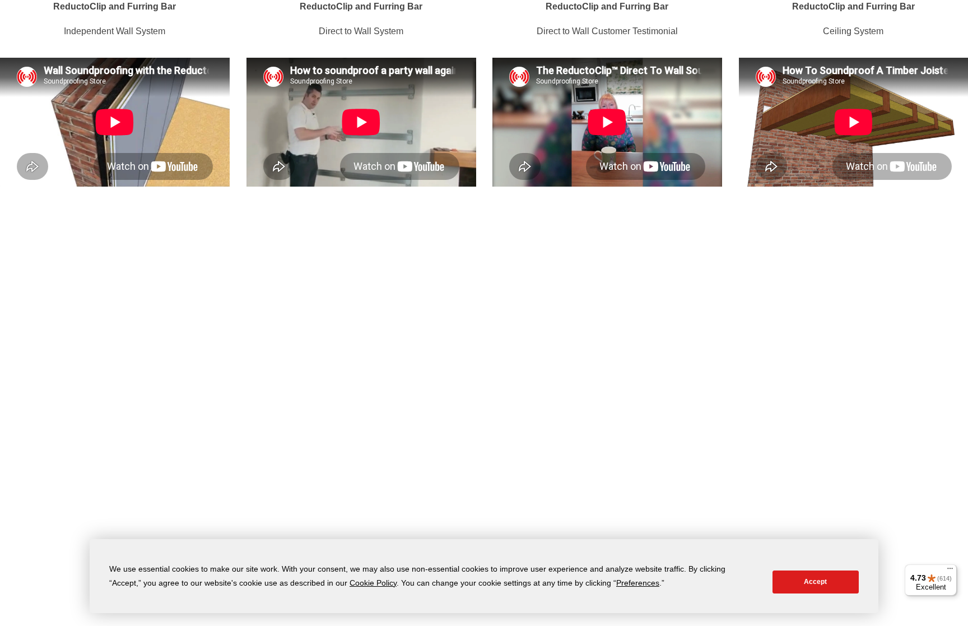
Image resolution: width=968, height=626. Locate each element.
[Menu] (950, 571)
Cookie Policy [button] (373, 582)
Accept (815, 582)
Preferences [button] (637, 582)
